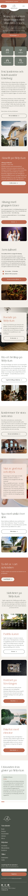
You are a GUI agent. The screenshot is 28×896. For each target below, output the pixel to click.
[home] (14, 6)
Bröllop (5, 779)
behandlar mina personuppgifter (16, 878)
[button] (23, 5)
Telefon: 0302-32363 (5, 886)
